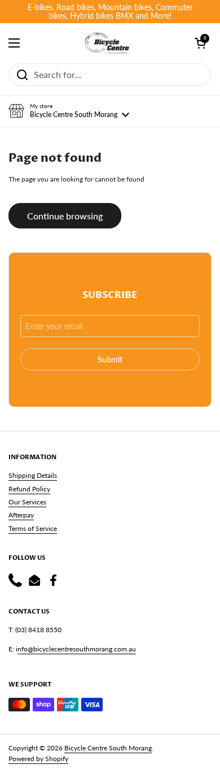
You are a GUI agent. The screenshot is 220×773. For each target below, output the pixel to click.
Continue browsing (65, 215)
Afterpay (21, 515)
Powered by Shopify (38, 758)
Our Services (27, 502)
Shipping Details (32, 475)
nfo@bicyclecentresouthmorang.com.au (76, 649)
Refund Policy (29, 489)
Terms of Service (32, 528)
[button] (68, 111)
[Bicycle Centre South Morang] (107, 43)
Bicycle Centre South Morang (108, 748)
